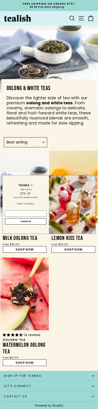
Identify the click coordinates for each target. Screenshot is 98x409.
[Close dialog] (92, 178)
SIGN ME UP (25, 221)
